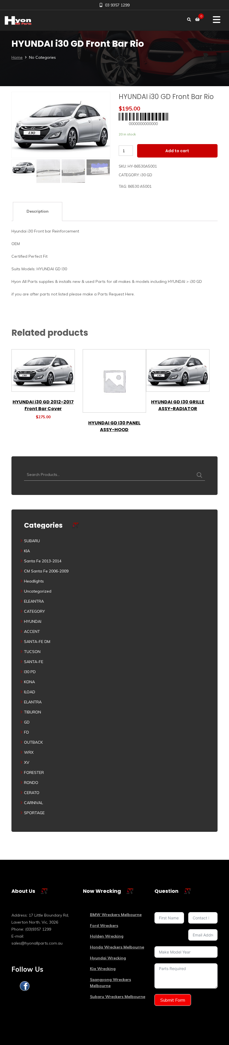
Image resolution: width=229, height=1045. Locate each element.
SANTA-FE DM (37, 641)
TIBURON (32, 712)
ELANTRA (33, 702)
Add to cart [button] (43, 389)
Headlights (34, 581)
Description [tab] (38, 211)
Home (17, 57)
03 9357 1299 (117, 5)
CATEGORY (34, 611)
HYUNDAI (32, 621)
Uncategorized (37, 591)
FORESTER (34, 772)
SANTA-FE (33, 661)
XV (26, 762)
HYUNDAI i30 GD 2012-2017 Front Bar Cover (43, 405)
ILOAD (29, 691)
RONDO (31, 782)
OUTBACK (33, 742)
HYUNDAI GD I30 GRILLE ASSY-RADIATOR (177, 405)
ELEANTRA (34, 601)
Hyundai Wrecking (108, 958)
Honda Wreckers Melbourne (117, 947)
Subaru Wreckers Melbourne (117, 996)
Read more (114, 410)
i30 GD (146, 175)
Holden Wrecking (106, 936)
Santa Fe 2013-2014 (42, 560)
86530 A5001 (140, 186)
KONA (29, 681)
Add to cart (177, 151)
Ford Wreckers (104, 925)
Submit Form (172, 1000)
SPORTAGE (34, 812)
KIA (27, 550)
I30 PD (30, 671)
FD (26, 732)
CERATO (31, 792)
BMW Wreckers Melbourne (116, 914)
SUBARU (32, 540)
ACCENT (32, 631)
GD (27, 722)
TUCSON (32, 651)
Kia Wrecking (103, 968)
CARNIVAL (33, 802)
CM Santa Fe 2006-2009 (46, 571)
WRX (29, 752)
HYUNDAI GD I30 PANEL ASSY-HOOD (114, 426)
